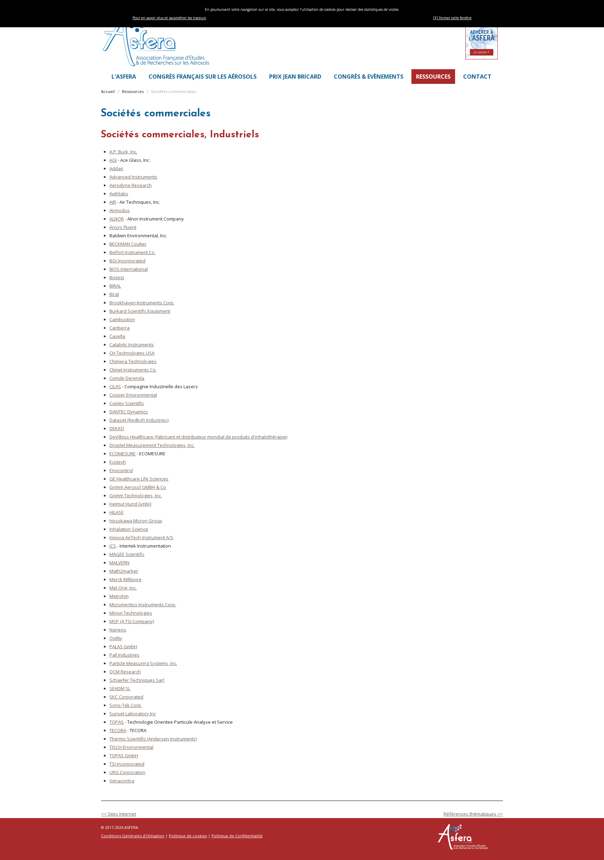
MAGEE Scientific (126, 554)
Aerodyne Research (130, 185)
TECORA (117, 730)
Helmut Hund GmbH (130, 504)
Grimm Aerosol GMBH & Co (137, 487)
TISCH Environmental (131, 747)
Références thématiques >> (473, 814)
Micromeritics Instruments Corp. (142, 604)
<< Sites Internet (118, 814)
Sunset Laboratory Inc (132, 713)
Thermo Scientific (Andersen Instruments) (153, 739)
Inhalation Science (128, 529)
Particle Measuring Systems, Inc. (143, 663)
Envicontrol (121, 470)
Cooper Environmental (133, 395)
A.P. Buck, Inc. (123, 152)
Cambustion (122, 319)
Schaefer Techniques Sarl (136, 680)
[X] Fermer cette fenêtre (452, 17)
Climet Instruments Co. (133, 370)
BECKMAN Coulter (127, 244)
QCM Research (125, 672)
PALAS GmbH (123, 646)
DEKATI (116, 428)
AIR (112, 202)
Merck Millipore (125, 579)
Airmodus (119, 210)
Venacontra (121, 781)
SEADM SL (119, 688)
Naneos (117, 630)
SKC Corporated (126, 697)
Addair (116, 168)
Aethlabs (118, 193)
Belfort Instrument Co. (132, 252)
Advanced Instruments (133, 177)
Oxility (115, 638)
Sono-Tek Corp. (125, 705)
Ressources (133, 91)
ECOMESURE (122, 453)
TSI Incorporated (126, 764)
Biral (114, 294)
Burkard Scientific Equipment (139, 311)
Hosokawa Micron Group (135, 521)
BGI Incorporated (127, 261)
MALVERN (119, 562)
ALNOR (116, 219)
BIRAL (115, 286)
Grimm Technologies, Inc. (135, 495)
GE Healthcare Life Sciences (138, 479)
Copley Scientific (126, 403)
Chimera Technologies (133, 361)
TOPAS (116, 722)
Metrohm (119, 596)
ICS (112, 546)
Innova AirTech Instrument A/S (141, 537)
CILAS (115, 386)
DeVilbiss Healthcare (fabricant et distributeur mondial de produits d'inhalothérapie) (198, 437)
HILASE (116, 512)
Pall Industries (124, 655)
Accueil (108, 91)
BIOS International (128, 269)
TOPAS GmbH (123, 755)
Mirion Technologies (130, 613)
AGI (113, 160)
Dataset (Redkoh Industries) (138, 420)
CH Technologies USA (131, 353)
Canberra (119, 328)
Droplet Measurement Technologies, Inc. (152, 445)
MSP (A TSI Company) (131, 621)
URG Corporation (127, 772)
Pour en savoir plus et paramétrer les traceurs (169, 17)
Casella (117, 336)
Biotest (116, 277)
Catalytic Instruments (131, 344)
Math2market (123, 571)
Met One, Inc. (123, 588)
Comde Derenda (126, 378)
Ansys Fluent (122, 227)
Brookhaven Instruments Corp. (141, 302)
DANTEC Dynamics (128, 412)
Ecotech (117, 462)
